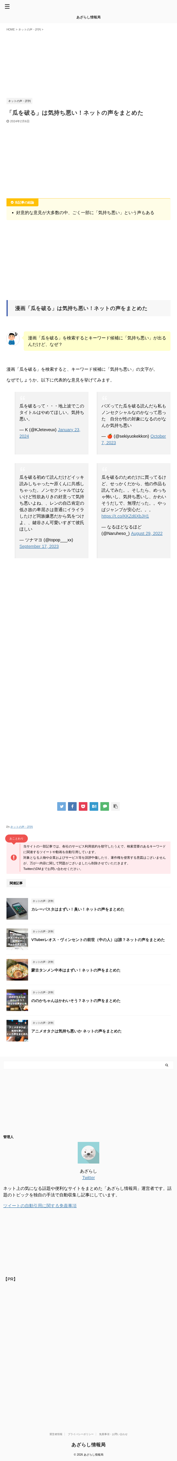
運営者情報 (55, 1434)
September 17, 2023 (39, 546)
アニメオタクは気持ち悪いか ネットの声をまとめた (76, 1031)
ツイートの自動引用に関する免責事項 (40, 1205)
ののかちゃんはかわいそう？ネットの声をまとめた (76, 1000)
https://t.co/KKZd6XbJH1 (125, 516)
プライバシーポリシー (81, 1434)
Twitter (88, 1177)
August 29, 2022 (147, 533)
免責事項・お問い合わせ (113, 1434)
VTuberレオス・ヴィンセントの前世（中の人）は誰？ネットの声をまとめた (98, 940)
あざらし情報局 (88, 17)
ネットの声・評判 (21, 826)
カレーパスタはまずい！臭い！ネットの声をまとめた (78, 909)
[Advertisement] (88, 63)
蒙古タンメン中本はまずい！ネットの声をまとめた (76, 970)
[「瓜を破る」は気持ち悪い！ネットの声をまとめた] (94, 806)
